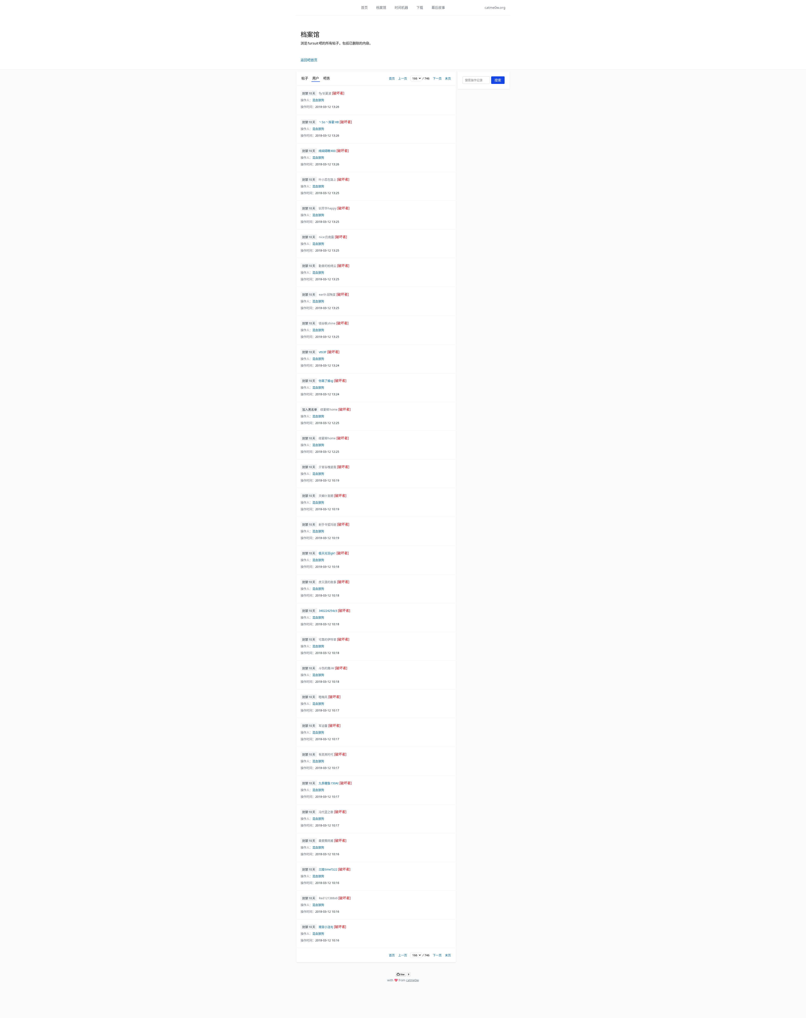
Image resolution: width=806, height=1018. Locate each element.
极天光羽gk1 (334, 553)
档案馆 (381, 7)
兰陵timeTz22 (335, 869)
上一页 (402, 78)
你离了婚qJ (333, 381)
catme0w (412, 980)
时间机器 (401, 7)
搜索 (498, 80)
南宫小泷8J (332, 927)
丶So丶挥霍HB (335, 122)
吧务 (326, 78)
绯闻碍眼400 (334, 151)
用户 (315, 78)
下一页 (437, 78)
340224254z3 (334, 611)
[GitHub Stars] (403, 974)
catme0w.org (495, 7)
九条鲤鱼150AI (335, 783)
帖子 (304, 78)
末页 (448, 78)
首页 (364, 7)
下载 (419, 7)
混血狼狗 (318, 100)
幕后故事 (438, 7)
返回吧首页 (309, 60)
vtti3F (329, 352)
